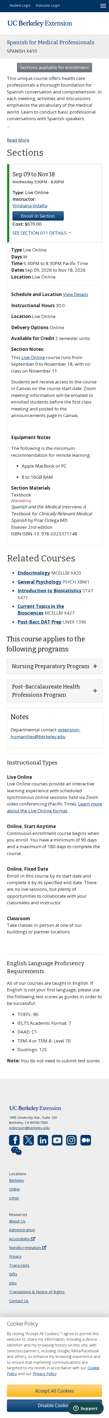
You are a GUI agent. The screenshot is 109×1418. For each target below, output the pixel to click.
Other (14, 1198)
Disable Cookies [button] (54, 1405)
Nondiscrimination (25, 1247)
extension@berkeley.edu (29, 1127)
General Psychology (39, 582)
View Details (75, 294)
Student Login (20, 5)
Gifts (13, 1274)
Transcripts (19, 1265)
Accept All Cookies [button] (54, 1391)
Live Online (33, 357)
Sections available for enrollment (54, 67)
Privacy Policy (44, 1373)
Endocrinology (33, 573)
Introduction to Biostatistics (49, 591)
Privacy (15, 1256)
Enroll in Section (38, 216)
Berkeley (16, 1180)
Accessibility (20, 1238)
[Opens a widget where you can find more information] (85, 1408)
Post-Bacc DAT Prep (39, 622)
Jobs (13, 1283)
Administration (22, 1229)
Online (14, 1189)
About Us (17, 1221)
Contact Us (19, 1300)
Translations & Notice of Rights (37, 1291)
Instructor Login (48, 5)
